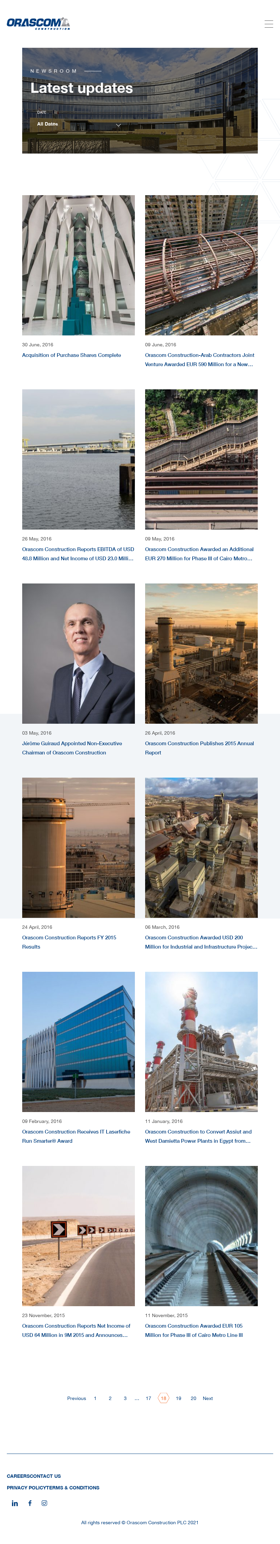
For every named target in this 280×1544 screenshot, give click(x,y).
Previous (76, 1398)
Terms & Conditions (72, 1487)
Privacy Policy (26, 1487)
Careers (18, 1476)
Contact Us (45, 1476)
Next (208, 1398)
